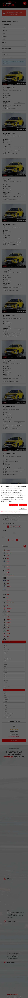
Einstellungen (23, 508)
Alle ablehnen (23, 505)
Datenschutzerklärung (7, 511)
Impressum (17, 511)
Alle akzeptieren (13, 505)
